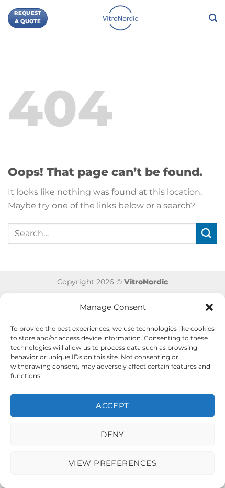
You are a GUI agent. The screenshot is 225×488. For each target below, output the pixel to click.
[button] (209, 307)
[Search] (213, 18)
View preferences (112, 463)
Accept (112, 406)
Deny (112, 434)
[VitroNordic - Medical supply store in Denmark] (120, 18)
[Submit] (206, 233)
